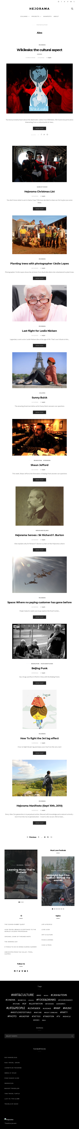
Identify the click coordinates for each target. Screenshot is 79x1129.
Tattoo (36, 1016)
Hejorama (42, 45)
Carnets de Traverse (13, 1068)
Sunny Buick (39, 397)
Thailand (28, 865)
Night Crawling (51, 1012)
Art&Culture (23, 995)
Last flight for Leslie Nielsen (39, 330)
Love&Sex (34, 1008)
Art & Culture (47, 934)
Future (17, 1004)
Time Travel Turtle (12, 1093)
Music (68, 1008)
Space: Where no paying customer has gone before (39, 602)
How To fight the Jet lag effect (39, 738)
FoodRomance (66, 1000)
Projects (35, 16)
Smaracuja (9, 1083)
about (56, 16)
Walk (44, 1020)
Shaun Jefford (39, 465)
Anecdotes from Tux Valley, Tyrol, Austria (19, 953)
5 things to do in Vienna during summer (21, 947)
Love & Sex (46, 929)
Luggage (47, 1008)
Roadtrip (24, 1016)
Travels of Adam (11, 1104)
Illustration (36, 1004)
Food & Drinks (47, 940)
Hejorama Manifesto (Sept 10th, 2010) (39, 805)
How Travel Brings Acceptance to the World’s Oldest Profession (20, 930)
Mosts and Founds (47, 663)
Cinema (11, 1000)
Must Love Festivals (63, 870)
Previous (32, 837)
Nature (38, 1012)
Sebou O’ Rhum (10, 1073)
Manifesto (47, 16)
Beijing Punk (38, 460)
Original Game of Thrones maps (18, 936)
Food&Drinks (47, 999)
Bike (39, 995)
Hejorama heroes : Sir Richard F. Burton (39, 535)
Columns (23, 16)
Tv (59, 1016)
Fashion (31, 1000)
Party (64, 1012)
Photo (13, 1016)
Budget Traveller (12, 1088)
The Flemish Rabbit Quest (15, 924)
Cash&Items (59, 995)
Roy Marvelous (11, 1057)
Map (57, 1008)
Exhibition (22, 1000)
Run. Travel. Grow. (12, 1062)
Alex (49, 57)
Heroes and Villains (42, 530)
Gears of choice (42, 187)
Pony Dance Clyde (12, 1078)
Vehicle (67, 1016)
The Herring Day (11, 941)
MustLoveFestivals (21, 1012)
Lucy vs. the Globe (12, 1098)
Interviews (46, 460)
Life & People (47, 924)
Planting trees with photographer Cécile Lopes (39, 263)
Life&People (16, 1008)
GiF (24, 1004)
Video (36, 1020)
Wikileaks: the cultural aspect (39, 50)
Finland (53, 870)
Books (46, 995)
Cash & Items (46, 945)
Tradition (49, 1016)
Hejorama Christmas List (39, 191)
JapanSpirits (61, 1004)
